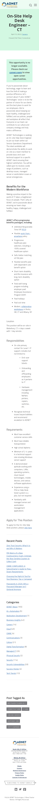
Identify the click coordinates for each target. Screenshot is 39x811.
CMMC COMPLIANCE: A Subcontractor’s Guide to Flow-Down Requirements (19, 569)
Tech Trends (11, 673)
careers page (15, 72)
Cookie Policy (19, 775)
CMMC (9, 633)
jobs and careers (14, 715)
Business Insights (13, 620)
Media (19, 766)
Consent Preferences (19, 777)
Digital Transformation (15, 646)
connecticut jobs (14, 709)
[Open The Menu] (35, 5)
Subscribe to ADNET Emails (19, 783)
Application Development (16, 615)
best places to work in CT (17, 703)
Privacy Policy (19, 773)
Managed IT (11, 651)
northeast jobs (13, 721)
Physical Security (13, 655)
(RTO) (24, 229)
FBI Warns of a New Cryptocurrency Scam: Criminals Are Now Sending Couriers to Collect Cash (18, 557)
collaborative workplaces (22, 308)
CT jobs (25, 709)
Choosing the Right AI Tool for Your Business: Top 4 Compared (19, 578)
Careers (25, 34)
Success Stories (12, 669)
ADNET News (11, 606)
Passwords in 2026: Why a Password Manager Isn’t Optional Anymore (17, 586)
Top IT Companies (14, 727)
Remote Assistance (19, 770)
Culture (9, 642)
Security (9, 660)
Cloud (8, 629)
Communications (13, 637)
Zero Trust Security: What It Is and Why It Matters (18, 547)
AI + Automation (13, 611)
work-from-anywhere (22, 235)
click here (28, 527)
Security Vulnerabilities (15, 664)
